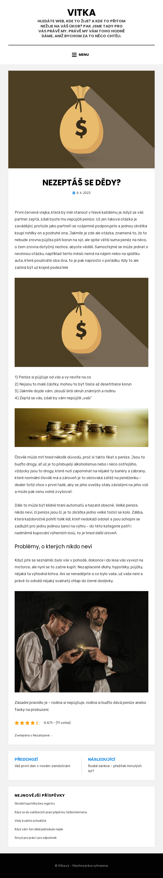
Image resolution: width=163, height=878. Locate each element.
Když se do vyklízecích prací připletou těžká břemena (51, 812)
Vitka (81, 12)
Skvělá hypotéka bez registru (35, 803)
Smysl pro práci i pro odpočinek (36, 838)
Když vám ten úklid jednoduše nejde (39, 829)
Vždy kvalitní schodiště (30, 821)
